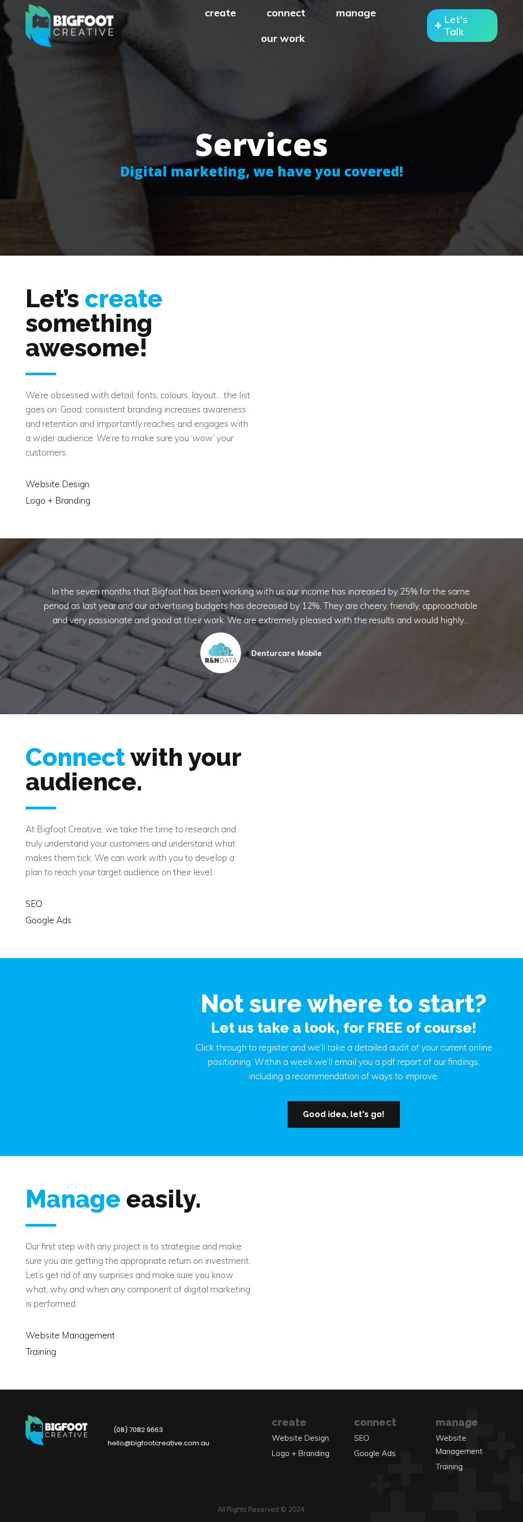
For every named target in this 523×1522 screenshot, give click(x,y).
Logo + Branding (58, 500)
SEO (34, 903)
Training (41, 1351)
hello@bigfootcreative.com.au (158, 1443)
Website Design (57, 484)
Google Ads (49, 920)
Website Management (70, 1335)
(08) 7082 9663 (138, 1430)
